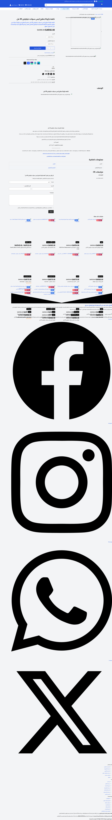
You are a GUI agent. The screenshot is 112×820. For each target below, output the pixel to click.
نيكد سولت (49, 242)
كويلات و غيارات (49, 8)
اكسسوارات (35, 8)
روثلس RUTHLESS (75, 314)
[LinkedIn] (48, 74)
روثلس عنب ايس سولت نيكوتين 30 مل (71, 320)
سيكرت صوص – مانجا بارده (49, 281)
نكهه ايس (41, 82)
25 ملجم (53, 167)
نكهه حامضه (37, 82)
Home (102, 14)
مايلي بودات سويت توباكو (98, 281)
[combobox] (70, 5)
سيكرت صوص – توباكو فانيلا (25, 281)
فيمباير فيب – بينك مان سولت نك (24, 317)
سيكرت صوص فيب (51, 276)
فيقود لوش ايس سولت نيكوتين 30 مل (47, 320)
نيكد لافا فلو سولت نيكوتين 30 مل (48, 247)
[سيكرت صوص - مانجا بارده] (44, 264)
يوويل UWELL (28, 242)
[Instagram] (94, 1)
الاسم (52, 185)
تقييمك (52, 182)
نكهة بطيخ (45, 82)
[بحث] (46, 5)
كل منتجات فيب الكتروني (41, 79)
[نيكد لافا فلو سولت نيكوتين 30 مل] (44, 229)
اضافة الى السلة (37, 48)
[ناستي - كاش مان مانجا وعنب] (68, 264)
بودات (57, 8)
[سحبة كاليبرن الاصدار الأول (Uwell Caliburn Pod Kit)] (20, 229)
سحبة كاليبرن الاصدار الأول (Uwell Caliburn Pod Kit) (20, 247)
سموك (77, 242)
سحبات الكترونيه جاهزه (96, 8)
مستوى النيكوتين (51, 40)
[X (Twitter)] (51, 74)
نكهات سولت (65, 8)
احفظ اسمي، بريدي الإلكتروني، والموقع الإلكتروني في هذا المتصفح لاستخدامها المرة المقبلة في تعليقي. (34, 207)
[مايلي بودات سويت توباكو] (92, 264)
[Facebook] (96, 1)
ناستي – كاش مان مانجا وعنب (73, 281)
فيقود (101, 242)
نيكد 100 (53, 242)
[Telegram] (46, 74)
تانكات (41, 8)
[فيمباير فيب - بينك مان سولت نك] (20, 302)
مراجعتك (51, 192)
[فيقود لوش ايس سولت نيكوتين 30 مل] (44, 302)
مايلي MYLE (100, 276)
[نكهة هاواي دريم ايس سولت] (92, 302)
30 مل (54, 163)
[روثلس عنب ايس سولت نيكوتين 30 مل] (68, 302)
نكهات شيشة (75, 8)
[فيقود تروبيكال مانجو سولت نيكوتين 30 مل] (92, 229)
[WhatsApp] (43, 74)
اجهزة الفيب (85, 8)
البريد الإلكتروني (27, 185)
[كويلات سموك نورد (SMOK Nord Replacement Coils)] (68, 229)
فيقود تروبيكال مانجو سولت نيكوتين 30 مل (94, 247)
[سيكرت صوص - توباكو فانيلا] (20, 264)
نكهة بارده (50, 82)
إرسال (51, 211)
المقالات (20, 8)
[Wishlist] (26, 5)
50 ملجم (50, 167)
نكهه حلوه (32, 82)
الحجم (53, 33)
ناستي (77, 276)
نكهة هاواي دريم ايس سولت (97, 317)
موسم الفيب (27, 8)
